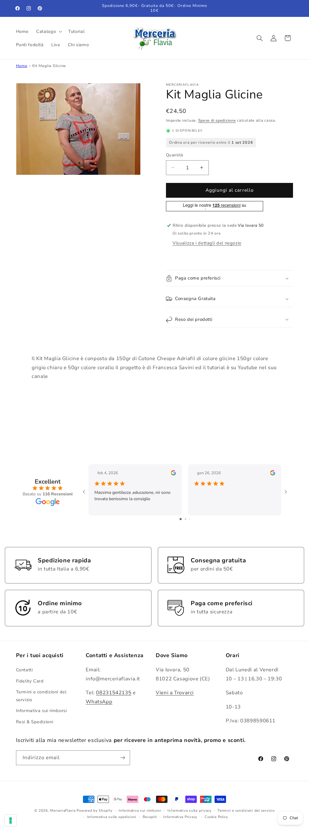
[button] (49, 31)
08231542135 (113, 692)
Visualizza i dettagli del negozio (207, 243)
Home (21, 65)
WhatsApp (99, 701)
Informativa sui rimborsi (41, 711)
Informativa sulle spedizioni (112, 816)
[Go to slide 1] (181, 519)
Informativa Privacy (180, 816)
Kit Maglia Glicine (49, 65)
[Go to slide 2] (185, 519)
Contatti (24, 670)
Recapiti (150, 816)
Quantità (174, 155)
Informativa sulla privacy (189, 810)
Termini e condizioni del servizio (41, 696)
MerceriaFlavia (62, 810)
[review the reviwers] (173, 474)
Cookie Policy (216, 816)
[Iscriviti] (122, 757)
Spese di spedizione (217, 120)
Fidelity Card (30, 681)
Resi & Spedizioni (34, 722)
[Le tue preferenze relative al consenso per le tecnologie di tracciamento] (10, 820)
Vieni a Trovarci (175, 692)
